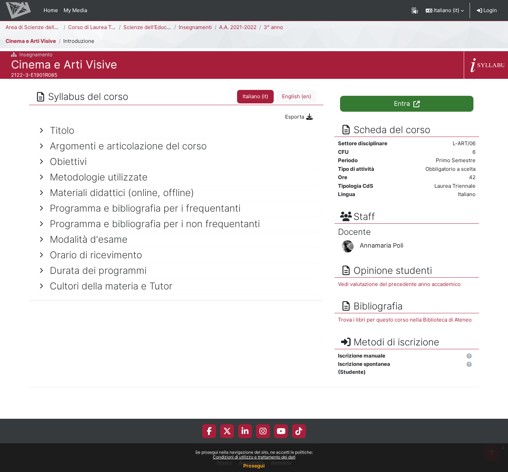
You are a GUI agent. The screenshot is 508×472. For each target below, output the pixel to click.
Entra (403, 104)
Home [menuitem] (51, 10)
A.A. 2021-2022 (237, 27)
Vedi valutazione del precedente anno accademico (399, 284)
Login (489, 10)
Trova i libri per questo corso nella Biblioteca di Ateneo (405, 319)
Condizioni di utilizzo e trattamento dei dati (254, 457)
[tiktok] (298, 431)
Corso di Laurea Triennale (99, 27)
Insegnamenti (195, 27)
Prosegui (254, 466)
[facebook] (209, 431)
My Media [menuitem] (75, 10)
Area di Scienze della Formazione (46, 27)
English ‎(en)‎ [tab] (296, 96)
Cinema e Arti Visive (31, 41)
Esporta (295, 116)
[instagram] (263, 431)
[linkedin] (245, 431)
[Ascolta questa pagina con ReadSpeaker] (414, 10)
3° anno (273, 27)
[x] (227, 431)
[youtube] (281, 431)
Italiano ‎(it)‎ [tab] (255, 96)
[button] (444, 10)
